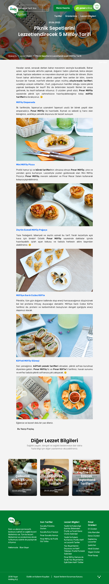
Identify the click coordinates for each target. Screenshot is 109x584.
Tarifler (58, 16)
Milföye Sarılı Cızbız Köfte (30, 295)
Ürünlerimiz (71, 16)
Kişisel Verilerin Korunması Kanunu (68, 577)
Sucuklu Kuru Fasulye (49, 532)
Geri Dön (102, 62)
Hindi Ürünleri (93, 549)
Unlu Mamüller (94, 532)
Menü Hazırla (63, 8)
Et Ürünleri (92, 529)
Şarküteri (92, 545)
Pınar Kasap (93, 555)
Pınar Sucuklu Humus (49, 535)
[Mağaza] (87, 6)
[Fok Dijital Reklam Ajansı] (99, 576)
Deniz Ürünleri (94, 536)
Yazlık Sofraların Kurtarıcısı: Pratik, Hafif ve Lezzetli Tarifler (74, 540)
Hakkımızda (13, 547)
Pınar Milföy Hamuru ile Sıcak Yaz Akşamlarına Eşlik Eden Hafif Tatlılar (73, 560)
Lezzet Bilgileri (88, 16)
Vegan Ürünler (94, 552)
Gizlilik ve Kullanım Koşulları (37, 577)
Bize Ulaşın (24, 547)
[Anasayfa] (17, 13)
